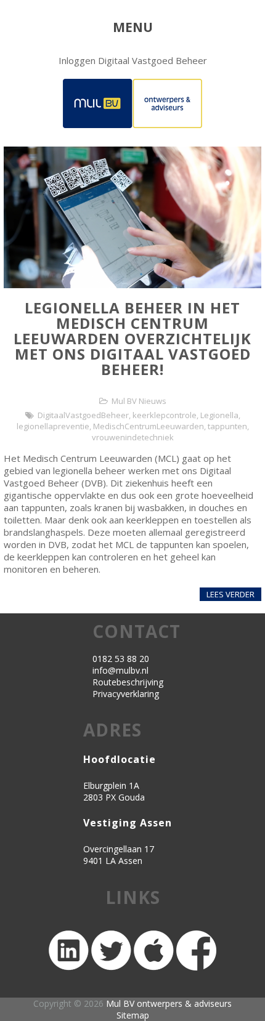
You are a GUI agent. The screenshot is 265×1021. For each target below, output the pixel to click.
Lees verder (230, 594)
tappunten (227, 426)
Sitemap (132, 1015)
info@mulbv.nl (120, 670)
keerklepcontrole (164, 415)
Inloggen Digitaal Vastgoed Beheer (133, 60)
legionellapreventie (53, 426)
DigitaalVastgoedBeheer (83, 415)
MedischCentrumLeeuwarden (148, 426)
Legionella (219, 415)
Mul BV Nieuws (139, 400)
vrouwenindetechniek (133, 437)
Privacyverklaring (125, 694)
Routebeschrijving (127, 682)
